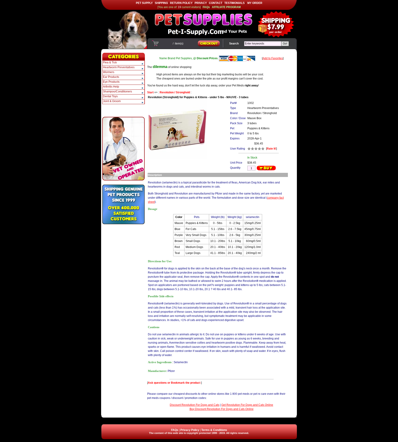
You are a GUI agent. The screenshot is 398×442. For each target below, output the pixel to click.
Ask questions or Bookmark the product (174, 382)
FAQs (174, 430)
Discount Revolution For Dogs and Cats (194, 405)
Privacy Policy (189, 430)
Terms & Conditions (214, 430)
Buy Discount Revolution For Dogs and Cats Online (222, 409)
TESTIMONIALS (234, 3)
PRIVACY (201, 3)
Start (150, 92)
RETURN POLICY (181, 3)
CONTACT (215, 3)
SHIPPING (161, 3)
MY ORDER (254, 3)
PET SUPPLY (144, 3)
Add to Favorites (273, 58)
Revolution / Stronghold (175, 92)
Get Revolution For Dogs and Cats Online (247, 405)
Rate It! (271, 148)
